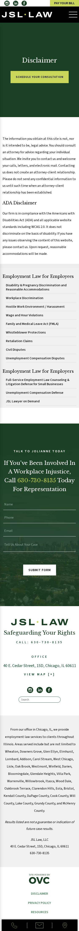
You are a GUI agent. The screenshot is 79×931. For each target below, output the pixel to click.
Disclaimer (39, 893)
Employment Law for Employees (38, 276)
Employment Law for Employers (38, 371)
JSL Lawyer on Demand (23, 401)
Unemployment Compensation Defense (34, 393)
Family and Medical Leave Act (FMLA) (32, 324)
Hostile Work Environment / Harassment (35, 307)
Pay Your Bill (64, 3)
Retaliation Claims (19, 341)
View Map (39, 674)
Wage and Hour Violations (24, 315)
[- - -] (73, 15)
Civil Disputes (15, 350)
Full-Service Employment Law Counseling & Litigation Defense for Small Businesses (37, 382)
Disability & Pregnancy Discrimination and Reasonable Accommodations (36, 287)
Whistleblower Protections (26, 332)
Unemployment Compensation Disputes (35, 358)
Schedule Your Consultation (39, 77)
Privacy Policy (39, 903)
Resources (39, 912)
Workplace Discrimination (24, 298)
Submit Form (39, 570)
